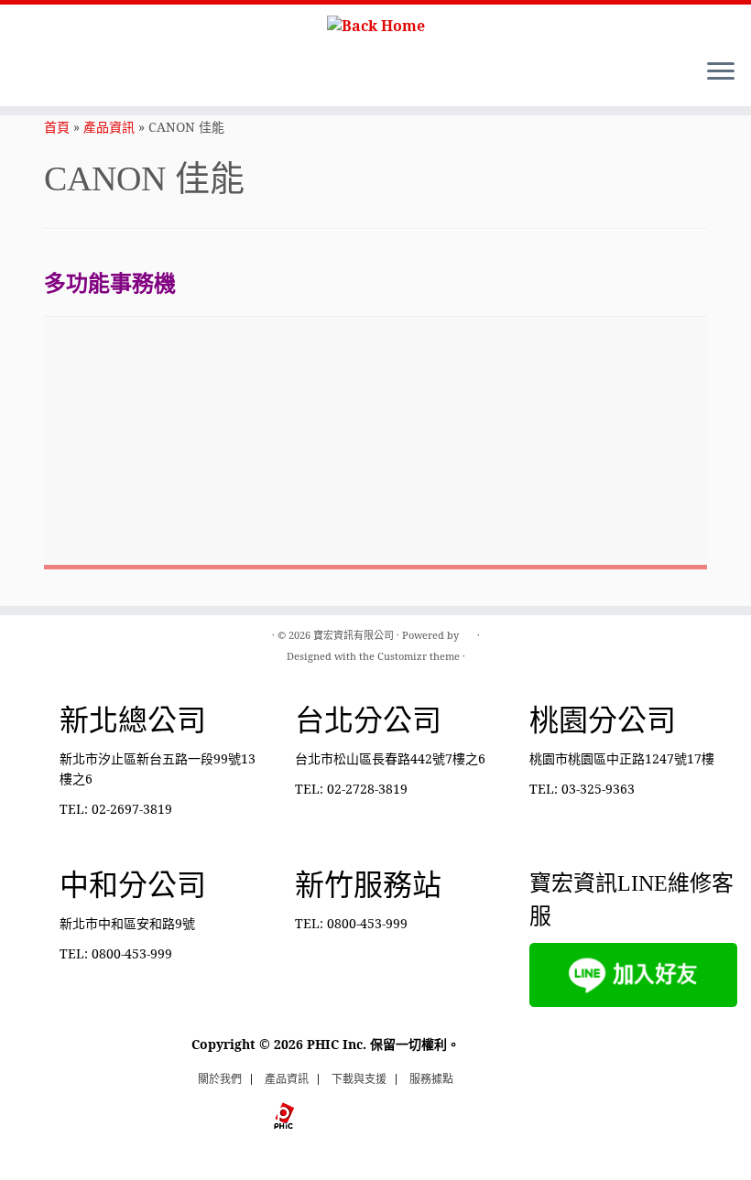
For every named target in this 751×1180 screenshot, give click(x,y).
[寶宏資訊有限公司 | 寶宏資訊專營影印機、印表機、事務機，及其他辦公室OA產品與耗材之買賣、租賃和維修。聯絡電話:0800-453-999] (375, 25)
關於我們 (220, 1079)
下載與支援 (359, 1079)
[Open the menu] (721, 73)
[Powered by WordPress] (468, 631)
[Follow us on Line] (33, 74)
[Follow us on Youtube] (83, 74)
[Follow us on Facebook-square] (58, 74)
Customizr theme (418, 656)
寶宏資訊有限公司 (353, 635)
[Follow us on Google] (107, 74)
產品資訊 (109, 126)
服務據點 (431, 1079)
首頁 (57, 126)
